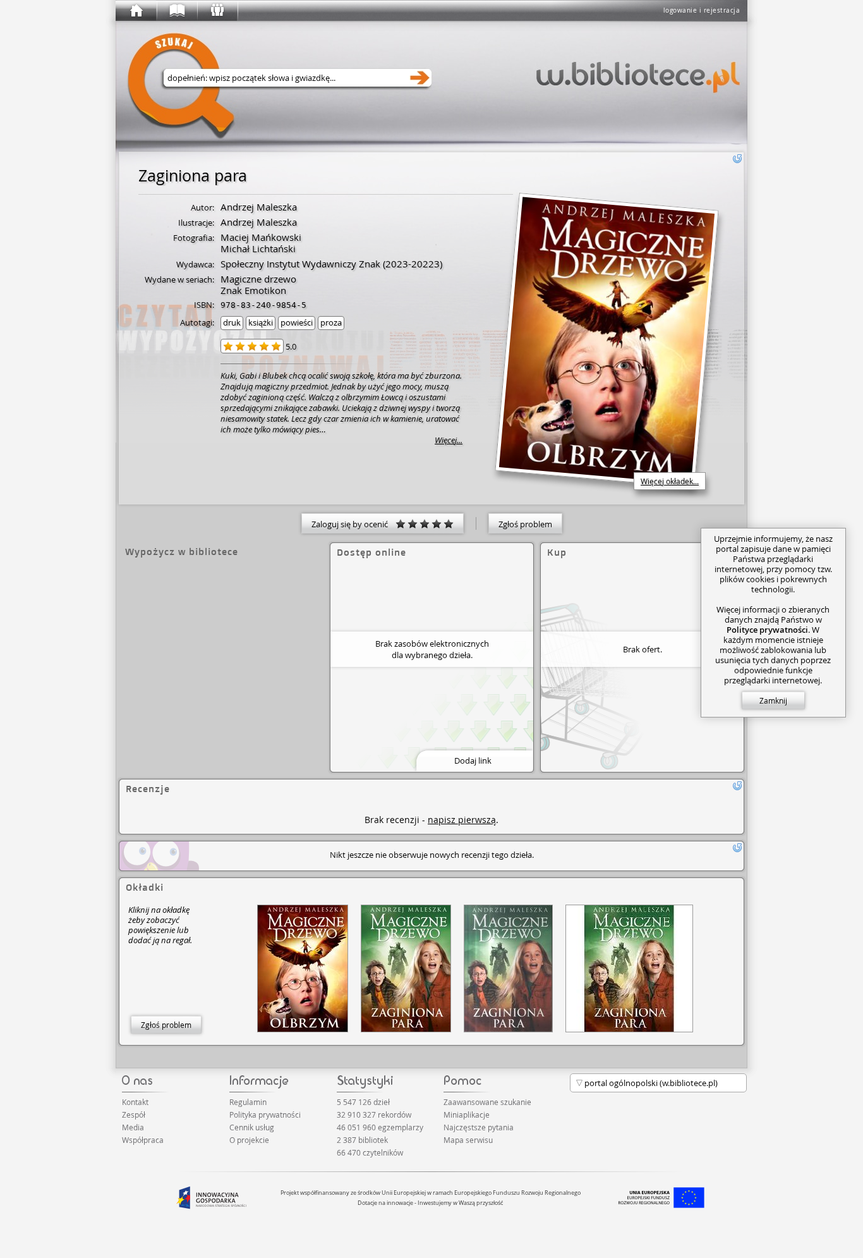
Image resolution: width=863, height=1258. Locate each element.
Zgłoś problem (525, 524)
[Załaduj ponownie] (737, 159)
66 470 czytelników (370, 1152)
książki (260, 322)
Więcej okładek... (670, 481)
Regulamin (248, 1102)
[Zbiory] (176, 10)
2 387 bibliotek (362, 1140)
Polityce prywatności (767, 629)
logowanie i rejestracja (701, 10)
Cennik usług (251, 1127)
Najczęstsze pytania (479, 1127)
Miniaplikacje (467, 1114)
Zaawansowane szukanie (487, 1102)
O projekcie (249, 1140)
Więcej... (448, 440)
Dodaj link (473, 760)
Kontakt (135, 1102)
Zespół (133, 1114)
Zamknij (773, 700)
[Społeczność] (216, 10)
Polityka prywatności (265, 1114)
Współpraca (143, 1140)
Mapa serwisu (468, 1140)
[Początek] (136, 10)
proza (331, 322)
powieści (297, 322)
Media (133, 1127)
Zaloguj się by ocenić (353, 524)
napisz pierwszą (462, 820)
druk (232, 322)
